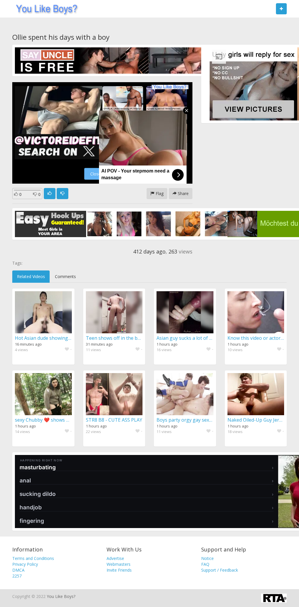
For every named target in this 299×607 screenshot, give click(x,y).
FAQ (205, 564)
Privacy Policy (25, 564)
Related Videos (31, 276)
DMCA (18, 570)
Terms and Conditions (33, 558)
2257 (17, 576)
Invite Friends (119, 570)
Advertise (115, 558)
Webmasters (119, 564)
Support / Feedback (219, 570)
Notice (207, 558)
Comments (65, 276)
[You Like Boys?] (45, 9)
